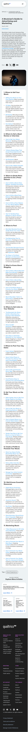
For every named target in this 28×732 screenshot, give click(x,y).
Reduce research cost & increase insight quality (7, 651)
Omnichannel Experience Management (18, 645)
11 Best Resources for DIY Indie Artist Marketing (15, 529)
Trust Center (18, 702)
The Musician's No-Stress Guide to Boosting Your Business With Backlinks (13, 314)
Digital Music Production (13, 487)
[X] (10, 709)
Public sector (6, 673)
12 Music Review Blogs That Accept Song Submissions (14, 151)
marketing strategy (7, 48)
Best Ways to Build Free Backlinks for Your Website (14, 336)
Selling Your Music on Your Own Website (13, 98)
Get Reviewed (10, 159)
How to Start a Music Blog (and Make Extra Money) (15, 271)
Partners (17, 699)
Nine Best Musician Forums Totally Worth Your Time (14, 229)
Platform (17, 690)
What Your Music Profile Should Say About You (13, 453)
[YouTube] (17, 709)
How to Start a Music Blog (13, 280)
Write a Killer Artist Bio (12, 463)
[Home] (7, 4)
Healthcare (6, 668)
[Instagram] (4, 709)
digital (8, 544)
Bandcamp (9, 114)
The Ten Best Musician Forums (15, 247)
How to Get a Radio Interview (14, 165)
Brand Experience (12, 572)
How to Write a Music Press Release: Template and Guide (14, 183)
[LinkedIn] (14, 709)
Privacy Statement (8, 718)
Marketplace (18, 695)
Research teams (19, 671)
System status (7, 704)
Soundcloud (9, 124)
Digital (17, 676)
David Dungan (5, 28)
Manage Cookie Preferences (10, 728)
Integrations (18, 697)
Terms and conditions (9, 721)
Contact (17, 687)
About (17, 685)
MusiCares (9, 506)
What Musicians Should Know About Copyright (14, 516)
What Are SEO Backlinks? (10, 325)
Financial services (7, 671)
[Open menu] (22, 4)
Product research (19, 673)
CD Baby (8, 105)
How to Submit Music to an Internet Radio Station (14, 420)
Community (6, 685)
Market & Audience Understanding (19, 660)
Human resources (19, 678)
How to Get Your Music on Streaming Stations (13, 409)
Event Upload (10, 351)
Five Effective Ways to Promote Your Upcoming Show (15, 379)
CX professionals (19, 668)
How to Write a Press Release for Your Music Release (14, 203)
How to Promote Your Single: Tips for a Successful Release (14, 559)
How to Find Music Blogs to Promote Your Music (14, 288)
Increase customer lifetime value (8, 640)
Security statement (8, 724)
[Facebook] (7, 709)
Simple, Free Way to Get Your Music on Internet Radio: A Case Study (14, 435)
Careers (17, 692)
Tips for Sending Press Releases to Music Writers (13, 214)
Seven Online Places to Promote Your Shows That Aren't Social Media (13, 359)
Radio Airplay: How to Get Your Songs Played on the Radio (15, 398)
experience (11, 252)
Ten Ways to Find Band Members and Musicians (13, 256)
